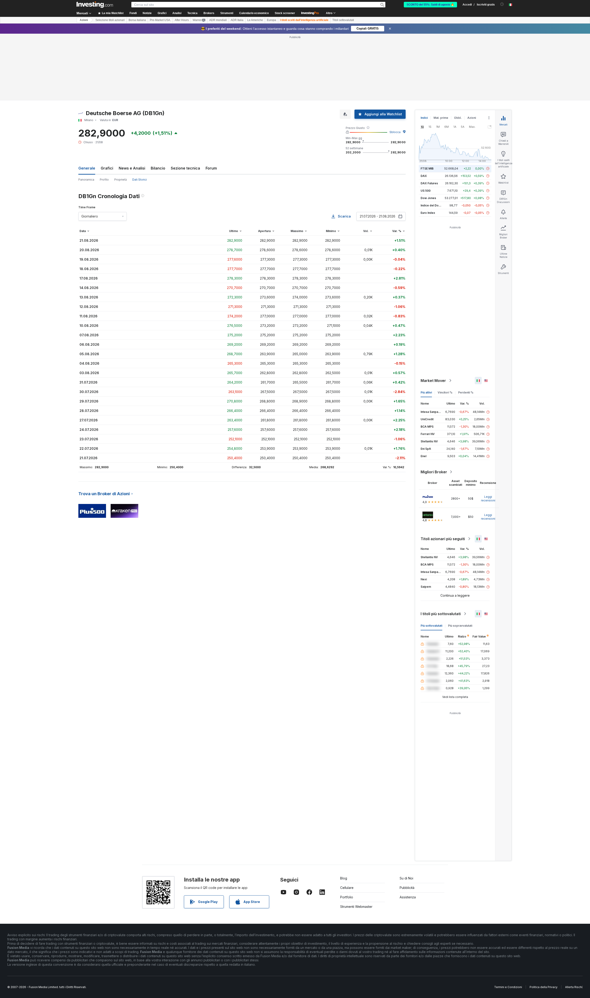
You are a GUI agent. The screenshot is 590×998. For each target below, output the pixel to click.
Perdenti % (465, 392)
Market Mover (433, 380)
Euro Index (428, 212)
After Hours (182, 20)
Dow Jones (428, 198)
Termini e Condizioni (508, 987)
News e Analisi (132, 168)
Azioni (84, 20)
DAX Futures (429, 183)
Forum (211, 168)
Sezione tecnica (185, 168)
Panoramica (86, 179)
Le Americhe (255, 20)
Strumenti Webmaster (356, 907)
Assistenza (408, 897)
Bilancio (158, 168)
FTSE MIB (427, 168)
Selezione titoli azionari (110, 20)
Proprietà (120, 179)
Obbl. (458, 117)
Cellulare (347, 888)
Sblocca (395, 132)
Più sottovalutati (431, 625)
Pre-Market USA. (160, 20)
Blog (343, 878)
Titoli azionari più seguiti (443, 538)
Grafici (107, 168)
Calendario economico (254, 13)
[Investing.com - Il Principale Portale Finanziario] (95, 4)
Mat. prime (441, 117)
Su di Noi (406, 878)
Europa (271, 20)
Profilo (104, 179)
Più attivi (426, 392)
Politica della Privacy (544, 987)
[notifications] (502, 4)
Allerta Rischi (573, 987)
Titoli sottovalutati (343, 20)
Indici (424, 117)
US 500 (426, 190)
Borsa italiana (137, 20)
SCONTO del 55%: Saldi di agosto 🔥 (430, 4)
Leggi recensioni (488, 498)
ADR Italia (237, 20)
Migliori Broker (434, 472)
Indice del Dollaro (433, 205)
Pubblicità (407, 888)
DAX (424, 176)
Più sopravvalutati (460, 625)
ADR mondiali (218, 20)
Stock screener (285, 13)
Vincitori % (445, 392)
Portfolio (346, 897)
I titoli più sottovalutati (441, 613)
